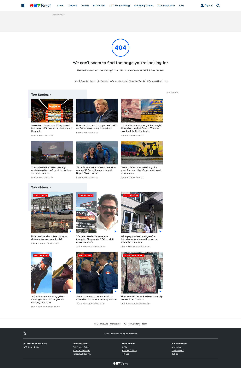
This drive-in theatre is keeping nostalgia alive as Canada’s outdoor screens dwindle (51, 170)
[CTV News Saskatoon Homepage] (40, 5)
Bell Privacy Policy (81, 347)
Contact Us (115, 324)
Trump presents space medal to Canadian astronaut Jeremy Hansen (96, 298)
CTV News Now (166, 5)
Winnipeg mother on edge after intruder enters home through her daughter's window (139, 239)
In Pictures (99, 5)
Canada (72, 5)
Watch (85, 5)
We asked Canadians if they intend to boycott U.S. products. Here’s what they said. (51, 128)
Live (181, 5)
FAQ (124, 324)
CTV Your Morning (119, 5)
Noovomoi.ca (178, 350)
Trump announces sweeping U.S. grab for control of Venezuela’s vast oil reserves (141, 170)
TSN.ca (125, 354)
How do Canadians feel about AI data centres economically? (49, 238)
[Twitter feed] (25, 333)
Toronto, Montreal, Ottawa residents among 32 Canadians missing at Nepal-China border (96, 170)
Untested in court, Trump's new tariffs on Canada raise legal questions (97, 127)
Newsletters (134, 324)
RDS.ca (175, 354)
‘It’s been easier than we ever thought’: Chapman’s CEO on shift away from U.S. (95, 239)
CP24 (124, 347)
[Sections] (23, 5)
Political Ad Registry (82, 354)
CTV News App (101, 324)
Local (60, 5)
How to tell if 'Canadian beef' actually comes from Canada (141, 298)
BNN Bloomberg (129, 350)
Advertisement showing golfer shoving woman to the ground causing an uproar (47, 299)
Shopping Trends (143, 5)
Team (144, 324)
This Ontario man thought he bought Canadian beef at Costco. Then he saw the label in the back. (141, 128)
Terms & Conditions (81, 350)
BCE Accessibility (31, 347)
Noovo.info (176, 347)
